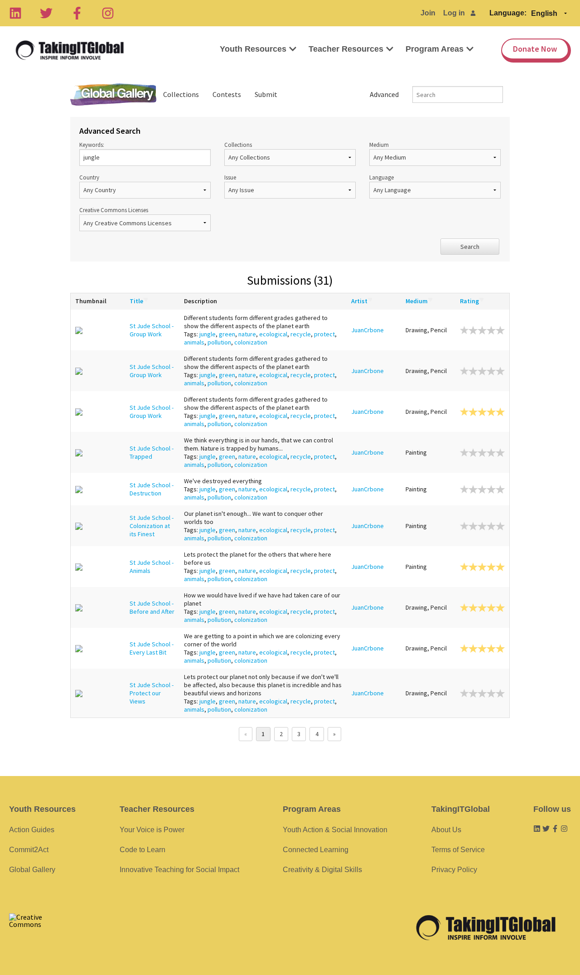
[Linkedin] (15, 13)
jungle (207, 334)
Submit (266, 94)
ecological (273, 334)
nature (247, 334)
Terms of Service (458, 850)
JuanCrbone (367, 330)
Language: (508, 13)
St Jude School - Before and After (152, 607)
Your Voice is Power (152, 830)
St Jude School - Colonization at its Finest (152, 526)
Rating (469, 301)
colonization (250, 342)
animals (194, 342)
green (227, 334)
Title (136, 301)
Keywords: (91, 144)
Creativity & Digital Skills (322, 869)
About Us (446, 830)
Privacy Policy (454, 869)
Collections (181, 94)
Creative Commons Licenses (113, 209)
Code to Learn (142, 850)
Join (427, 13)
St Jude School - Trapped (152, 452)
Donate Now (535, 49)
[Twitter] (46, 13)
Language (381, 177)
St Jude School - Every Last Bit (152, 648)
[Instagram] (108, 13)
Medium (379, 144)
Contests (227, 94)
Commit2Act (28, 850)
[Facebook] (77, 13)
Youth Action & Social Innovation (335, 830)
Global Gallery (113, 94)
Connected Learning (315, 850)
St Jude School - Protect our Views (152, 693)
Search (469, 247)
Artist (359, 301)
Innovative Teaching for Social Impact (179, 869)
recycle (300, 334)
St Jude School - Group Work (152, 330)
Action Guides (31, 830)
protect (324, 334)
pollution (219, 342)
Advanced (384, 94)
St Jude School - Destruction (152, 489)
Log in (454, 13)
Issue (230, 177)
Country (89, 177)
